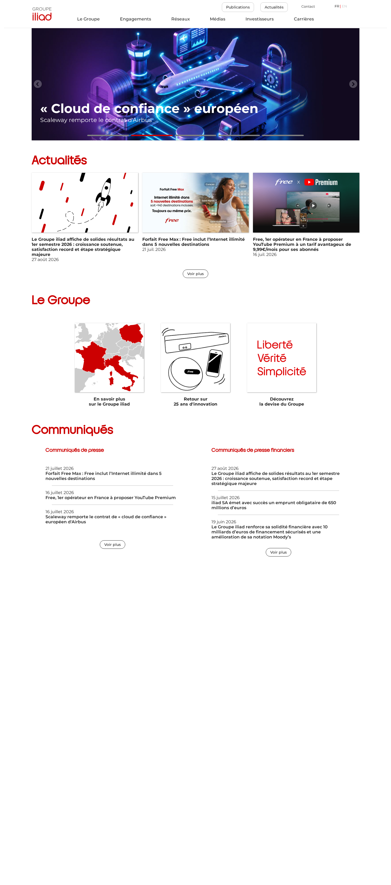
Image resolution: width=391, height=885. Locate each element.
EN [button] (344, 6)
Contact (308, 7)
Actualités (274, 7)
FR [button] (337, 6)
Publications (238, 7)
